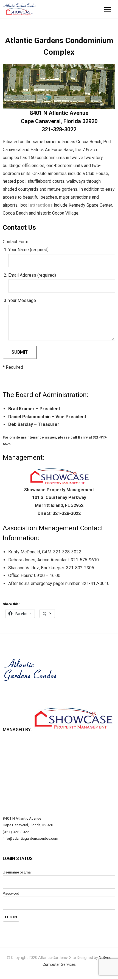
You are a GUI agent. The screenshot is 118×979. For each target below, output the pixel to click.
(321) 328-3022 (16, 832)
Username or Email (17, 872)
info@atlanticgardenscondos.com (30, 838)
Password (11, 893)
